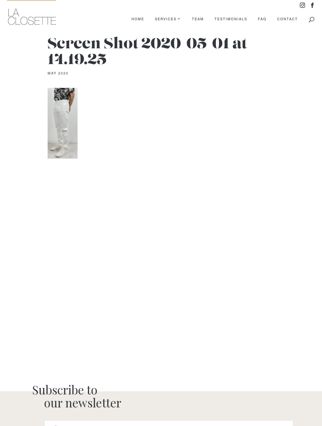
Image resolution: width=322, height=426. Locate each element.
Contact (287, 19)
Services (166, 19)
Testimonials (231, 19)
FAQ (262, 19)
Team (198, 19)
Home (138, 19)
